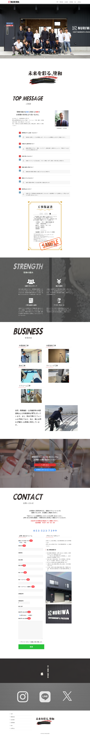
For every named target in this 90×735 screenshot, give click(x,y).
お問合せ (13, 728)
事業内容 (13, 717)
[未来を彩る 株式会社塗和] (13, 2)
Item (12, 725)
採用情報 (13, 722)
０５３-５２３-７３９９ (45, 530)
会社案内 (13, 719)
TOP (12, 714)
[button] (43, 57)
